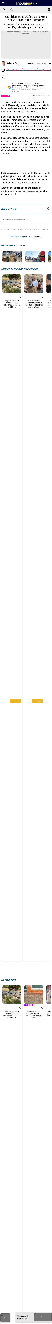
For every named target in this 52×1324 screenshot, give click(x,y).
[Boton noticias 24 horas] (10, 9)
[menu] (3, 3)
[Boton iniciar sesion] (49, 9)
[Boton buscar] (4, 9)
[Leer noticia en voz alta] (3, 70)
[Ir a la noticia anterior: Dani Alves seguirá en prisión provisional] (5, 1317)
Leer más (15, 701)
